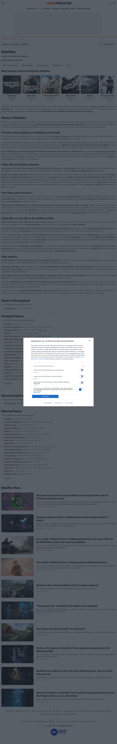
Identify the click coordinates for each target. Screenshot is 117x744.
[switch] (81, 370)
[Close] (90, 341)
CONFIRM (45, 396)
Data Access (58, 403)
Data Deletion (48, 403)
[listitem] (58, 366)
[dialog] (58, 372)
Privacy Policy (69, 403)
